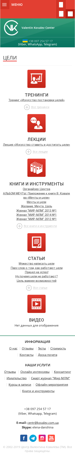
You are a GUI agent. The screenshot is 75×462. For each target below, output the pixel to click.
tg (33, 438)
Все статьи (40, 287)
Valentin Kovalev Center (40, 28)
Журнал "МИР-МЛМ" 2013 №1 (36, 210)
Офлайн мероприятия (52, 384)
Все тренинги (40, 107)
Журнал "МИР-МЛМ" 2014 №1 (36, 215)
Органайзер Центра (36, 189)
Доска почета (47, 355)
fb (23, 438)
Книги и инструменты (38, 391)
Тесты (42, 348)
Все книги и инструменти (40, 226)
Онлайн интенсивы (35, 372)
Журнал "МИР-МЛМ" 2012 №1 (36, 219)
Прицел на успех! (36, 272)
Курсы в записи (20, 384)
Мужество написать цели (36, 263)
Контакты (27, 355)
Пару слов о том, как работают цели (37, 268)
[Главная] (11, 27)
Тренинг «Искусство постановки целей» (36, 100)
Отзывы (28, 348)
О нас (13, 348)
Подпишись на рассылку (61, 4)
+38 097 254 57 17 (41, 41)
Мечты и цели (36, 202)
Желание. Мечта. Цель (36, 206)
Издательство (17, 378)
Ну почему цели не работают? (36, 276)
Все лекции (40, 151)
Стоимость (58, 348)
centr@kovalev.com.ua (43, 423)
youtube (51, 438)
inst (42, 438)
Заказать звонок (61, 13)
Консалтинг (62, 372)
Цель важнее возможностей (36, 281)
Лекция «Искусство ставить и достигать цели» (36, 144)
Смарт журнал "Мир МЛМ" (50, 378)
